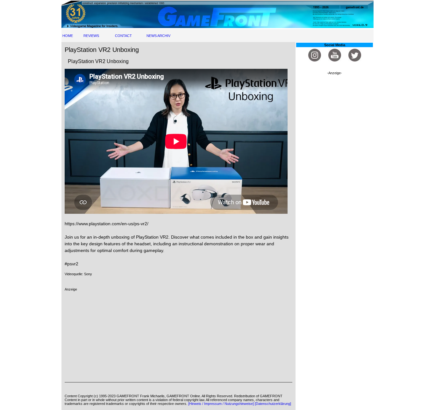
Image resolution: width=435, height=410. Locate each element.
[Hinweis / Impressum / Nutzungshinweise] (221, 404)
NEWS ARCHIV (158, 36)
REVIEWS (91, 36)
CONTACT (123, 36)
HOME (67, 36)
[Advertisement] (178, 335)
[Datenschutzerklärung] (273, 404)
